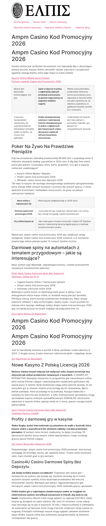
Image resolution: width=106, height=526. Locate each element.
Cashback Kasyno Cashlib (25, 413)
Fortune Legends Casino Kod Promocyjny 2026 (36, 81)
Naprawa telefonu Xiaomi (58, 27)
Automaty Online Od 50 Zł (25, 276)
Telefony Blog (82, 27)
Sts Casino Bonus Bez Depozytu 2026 (31, 444)
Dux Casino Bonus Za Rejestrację (29, 313)
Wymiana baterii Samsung (27, 27)
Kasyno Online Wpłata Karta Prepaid (30, 78)
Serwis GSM (39, 22)
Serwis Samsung (58, 22)
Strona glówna (21, 22)
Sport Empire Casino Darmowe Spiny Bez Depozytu (39, 410)
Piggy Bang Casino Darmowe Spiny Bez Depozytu (38, 273)
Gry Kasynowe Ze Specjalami (27, 358)
